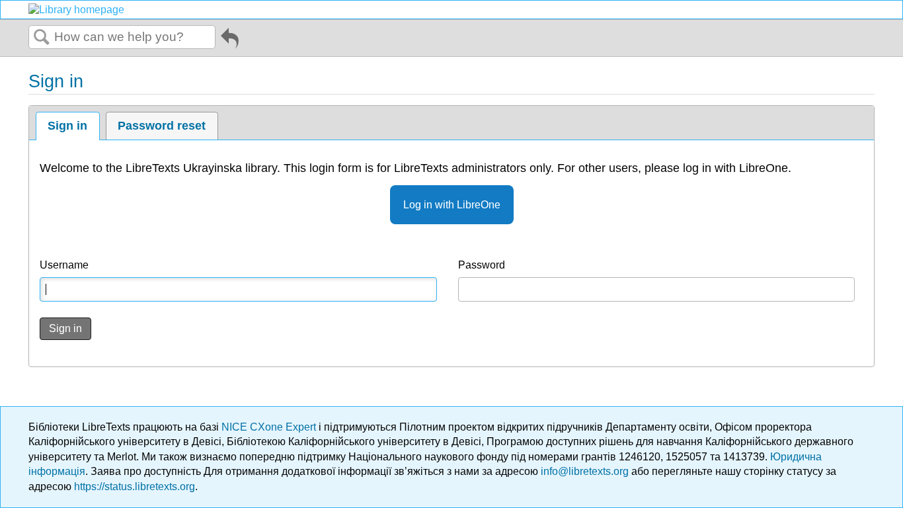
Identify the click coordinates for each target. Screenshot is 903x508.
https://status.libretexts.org (134, 486)
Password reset (162, 125)
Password (481, 265)
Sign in (67, 125)
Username (64, 265)
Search (41, 37)
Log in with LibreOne (451, 204)
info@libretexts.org (585, 471)
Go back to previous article (229, 40)
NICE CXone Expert (270, 427)
